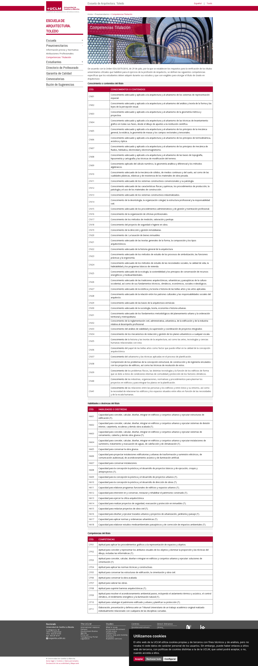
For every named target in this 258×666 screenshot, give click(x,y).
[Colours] (203, 628)
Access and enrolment (115, 629)
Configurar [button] (170, 659)
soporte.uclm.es (56, 638)
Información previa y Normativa (62, 49)
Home (90, 14)
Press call (85, 635)
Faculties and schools (140, 627)
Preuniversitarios (57, 45)
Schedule (110, 637)
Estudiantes (53, 62)
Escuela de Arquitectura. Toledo (106, 3)
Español (198, 3)
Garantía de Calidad (59, 73)
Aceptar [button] (139, 659)
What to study (112, 627)
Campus (84, 629)
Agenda (84, 633)
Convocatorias (55, 79)
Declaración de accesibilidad (57, 663)
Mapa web (75, 663)
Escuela (51, 40)
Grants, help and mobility (117, 635)
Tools (209, 3)
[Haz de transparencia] (189, 628)
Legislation (85, 638)
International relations (90, 627)
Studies (109, 623)
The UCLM (86, 623)
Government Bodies (89, 631)
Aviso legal (50, 661)
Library (160, 627)
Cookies (59, 661)
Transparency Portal (89, 637)
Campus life (111, 633)
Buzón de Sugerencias (60, 84)
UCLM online (111, 631)
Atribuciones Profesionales (60, 53)
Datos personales (71, 661)
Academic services (114, 638)
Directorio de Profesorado (62, 67)
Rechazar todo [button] (153, 659)
